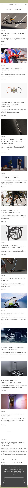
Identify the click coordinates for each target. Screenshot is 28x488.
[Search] (26, 4)
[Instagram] (17, 462)
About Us (3, 462)
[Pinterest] (19, 462)
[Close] (25, 467)
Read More (3, 44)
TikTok (10, 471)
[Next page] (19, 430)
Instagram (6, 471)
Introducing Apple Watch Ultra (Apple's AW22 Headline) (12, 104)
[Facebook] (12, 462)
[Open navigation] (2, 4)
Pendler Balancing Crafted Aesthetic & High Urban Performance (13, 141)
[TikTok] (21, 462)
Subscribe (14, 483)
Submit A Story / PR (5, 464)
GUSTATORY (8, 445)
